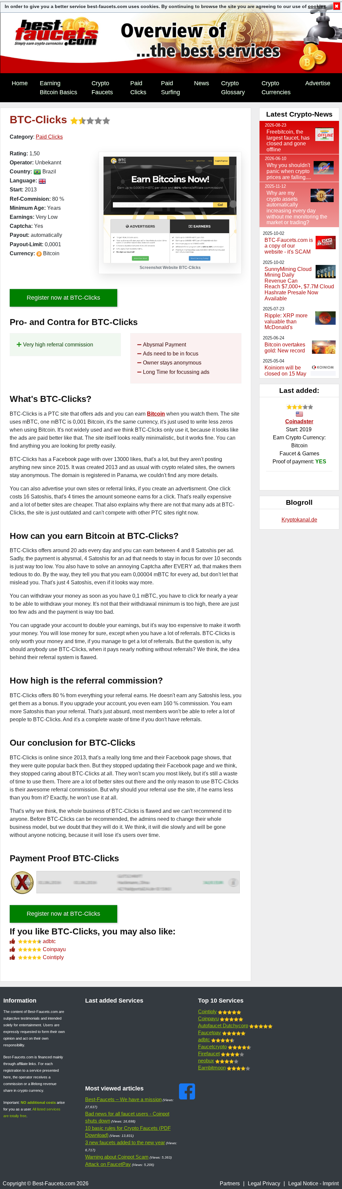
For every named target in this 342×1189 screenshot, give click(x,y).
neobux (206, 1060)
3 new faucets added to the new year (125, 1142)
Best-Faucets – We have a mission (123, 1099)
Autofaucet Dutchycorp (223, 1025)
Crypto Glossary (233, 87)
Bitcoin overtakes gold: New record (285, 347)
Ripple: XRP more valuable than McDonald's (286, 321)
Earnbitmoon (212, 1067)
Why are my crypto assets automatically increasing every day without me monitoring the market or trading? (297, 207)
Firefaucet (209, 1053)
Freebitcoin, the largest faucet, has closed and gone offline (288, 140)
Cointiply (53, 957)
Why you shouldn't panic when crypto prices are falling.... (289, 171)
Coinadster (299, 421)
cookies (317, 6)
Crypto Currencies (276, 87)
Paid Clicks (138, 87)
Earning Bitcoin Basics (58, 87)
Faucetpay (209, 1032)
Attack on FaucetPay (108, 1164)
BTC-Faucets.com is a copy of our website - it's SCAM (289, 246)
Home (20, 83)
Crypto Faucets (102, 87)
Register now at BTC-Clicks (63, 297)
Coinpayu (54, 949)
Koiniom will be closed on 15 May (285, 371)
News (201, 83)
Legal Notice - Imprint (313, 1183)
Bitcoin (156, 414)
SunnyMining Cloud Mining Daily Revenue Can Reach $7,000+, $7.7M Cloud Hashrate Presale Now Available (299, 283)
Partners (230, 1183)
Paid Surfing (170, 87)
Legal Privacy (264, 1183)
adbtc (49, 941)
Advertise (317, 83)
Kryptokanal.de (299, 520)
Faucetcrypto (212, 1046)
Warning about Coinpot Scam (117, 1157)
